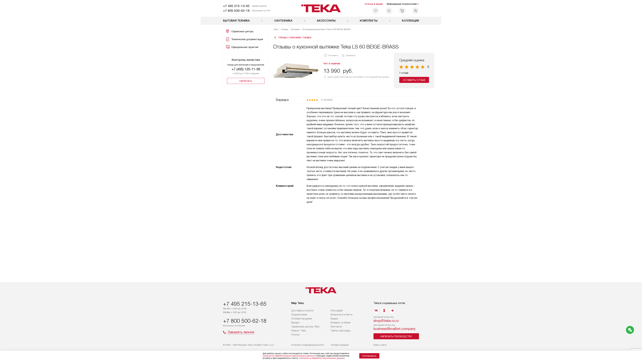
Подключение (299, 314)
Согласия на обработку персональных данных (321, 358)
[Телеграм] (392, 310)
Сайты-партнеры (340, 330)
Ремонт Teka (298, 330)
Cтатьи (295, 334)
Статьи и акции (374, 4)
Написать (245, 81)
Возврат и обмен (341, 322)
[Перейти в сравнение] (389, 10)
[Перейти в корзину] (402, 10)
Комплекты (369, 20)
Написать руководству (396, 336)
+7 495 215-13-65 (236, 6)
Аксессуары (326, 20)
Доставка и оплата (302, 310)
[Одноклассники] (384, 310)
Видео (334, 318)
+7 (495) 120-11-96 (246, 69)
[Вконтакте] (376, 310)
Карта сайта (379, 345)
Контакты (336, 326)
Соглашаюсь (369, 355)
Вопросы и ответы (341, 314)
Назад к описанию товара (295, 37)
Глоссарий (337, 310)
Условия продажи (301, 318)
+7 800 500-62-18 (236, 10)
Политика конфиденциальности (307, 345)
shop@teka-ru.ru (386, 321)
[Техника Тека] (321, 8)
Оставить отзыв (414, 80)
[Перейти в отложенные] (375, 10)
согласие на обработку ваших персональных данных (288, 356)
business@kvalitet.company (394, 329)
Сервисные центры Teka (305, 326)
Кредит (295, 322)
